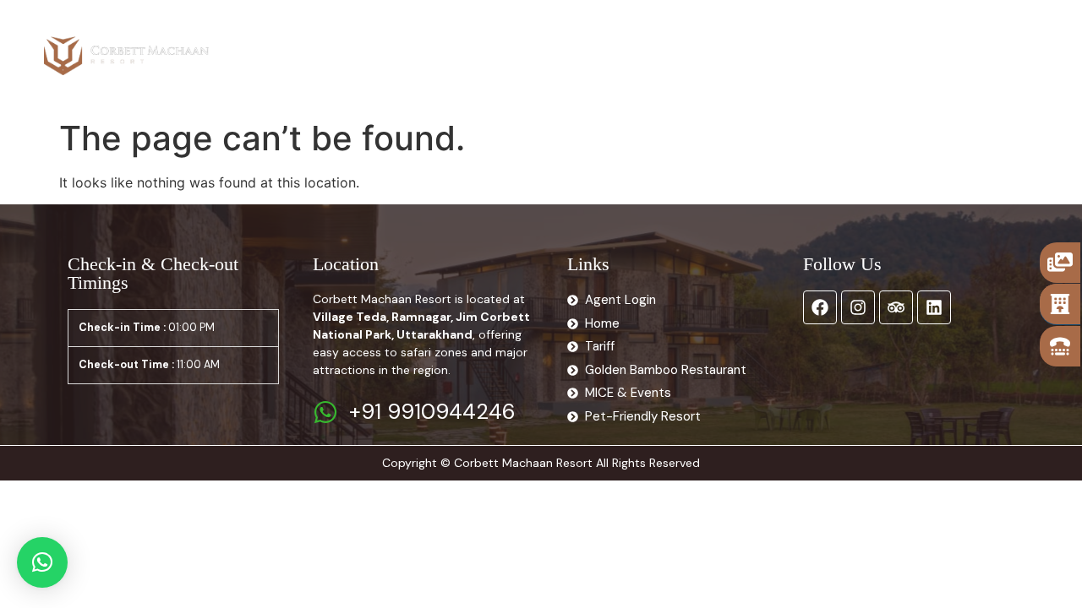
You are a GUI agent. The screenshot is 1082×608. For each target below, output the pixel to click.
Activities (607, 36)
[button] (42, 562)
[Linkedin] (934, 307)
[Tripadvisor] (896, 307)
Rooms (374, 36)
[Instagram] (858, 307)
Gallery (527, 36)
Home (308, 36)
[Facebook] (820, 307)
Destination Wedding (730, 36)
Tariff (460, 36)
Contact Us (858, 36)
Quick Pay (862, 75)
